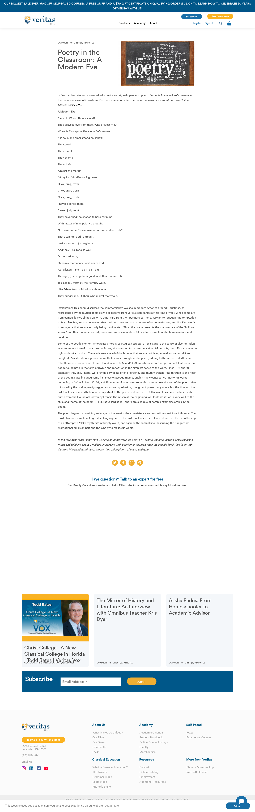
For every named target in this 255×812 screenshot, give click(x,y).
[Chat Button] (241, 801)
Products (124, 23)
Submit (142, 681)
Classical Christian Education (41, 662)
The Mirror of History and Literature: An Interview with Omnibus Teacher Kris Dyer (127, 609)
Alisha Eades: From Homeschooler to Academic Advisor (190, 606)
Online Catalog (148, 772)
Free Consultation (220, 16)
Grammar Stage (102, 776)
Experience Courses (198, 737)
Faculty (143, 747)
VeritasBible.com (196, 772)
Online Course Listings (153, 742)
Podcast (144, 767)
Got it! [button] (238, 805)
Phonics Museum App (200, 767)
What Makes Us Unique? (107, 732)
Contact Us (99, 747)
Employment (147, 776)
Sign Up (209, 23)
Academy (140, 23)
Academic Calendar (151, 732)
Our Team (98, 742)
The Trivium (99, 772)
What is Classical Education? (110, 767)
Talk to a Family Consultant (43, 739)
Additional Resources (152, 781)
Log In (197, 23)
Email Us (27, 761)
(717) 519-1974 (30, 755)
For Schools (191, 16)
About (153, 23)
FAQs (95, 751)
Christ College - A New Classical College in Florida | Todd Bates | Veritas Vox (54, 654)
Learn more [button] (112, 805)
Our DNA (98, 737)
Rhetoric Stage (101, 786)
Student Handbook (151, 737)
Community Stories (69, 42)
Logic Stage (99, 781)
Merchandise (147, 751)
